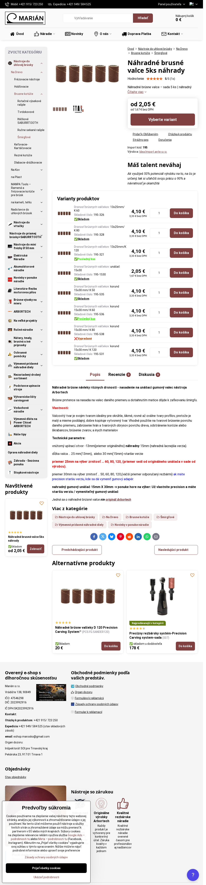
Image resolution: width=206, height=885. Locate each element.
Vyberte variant (162, 119)
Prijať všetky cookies (46, 868)
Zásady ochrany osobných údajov (46, 857)
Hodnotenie (136, 79)
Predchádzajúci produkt (80, 550)
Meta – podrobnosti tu (52, 839)
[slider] (154, 78)
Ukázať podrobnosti (46, 877)
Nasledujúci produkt (173, 550)
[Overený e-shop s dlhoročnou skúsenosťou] (51, 693)
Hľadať (143, 18)
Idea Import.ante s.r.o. (153, 151)
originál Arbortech (118, 499)
